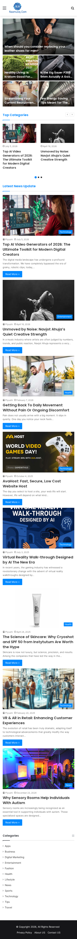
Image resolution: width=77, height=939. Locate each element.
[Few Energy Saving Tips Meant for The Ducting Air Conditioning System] (56, 93)
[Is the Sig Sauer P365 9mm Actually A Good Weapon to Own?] (56, 68)
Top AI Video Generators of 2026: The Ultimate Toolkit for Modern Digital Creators (17, 159)
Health (8, 874)
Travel (8, 907)
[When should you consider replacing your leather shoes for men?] (38, 37)
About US (39, 932)
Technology (11, 896)
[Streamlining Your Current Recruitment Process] (20, 93)
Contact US (54, 932)
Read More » (12, 274)
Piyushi (9, 239)
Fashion (9, 868)
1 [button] (36, 177)
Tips (7, 901)
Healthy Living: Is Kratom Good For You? (17, 76)
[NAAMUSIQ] (18, 8)
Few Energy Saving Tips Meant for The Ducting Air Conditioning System (55, 104)
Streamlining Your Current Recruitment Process (19, 102)
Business (10, 851)
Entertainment (13, 862)
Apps (8, 846)
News (8, 885)
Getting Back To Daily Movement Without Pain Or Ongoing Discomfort (36, 408)
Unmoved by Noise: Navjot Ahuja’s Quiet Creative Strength (55, 155)
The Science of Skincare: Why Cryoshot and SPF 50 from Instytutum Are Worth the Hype (38, 641)
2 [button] (38, 177)
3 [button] (41, 177)
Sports (8, 890)
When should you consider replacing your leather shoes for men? (34, 49)
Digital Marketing (14, 857)
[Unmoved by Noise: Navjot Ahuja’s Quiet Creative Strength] (57, 133)
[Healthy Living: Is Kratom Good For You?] (20, 68)
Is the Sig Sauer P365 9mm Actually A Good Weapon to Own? (56, 76)
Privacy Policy (24, 932)
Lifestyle (10, 879)
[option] (38, 63)
